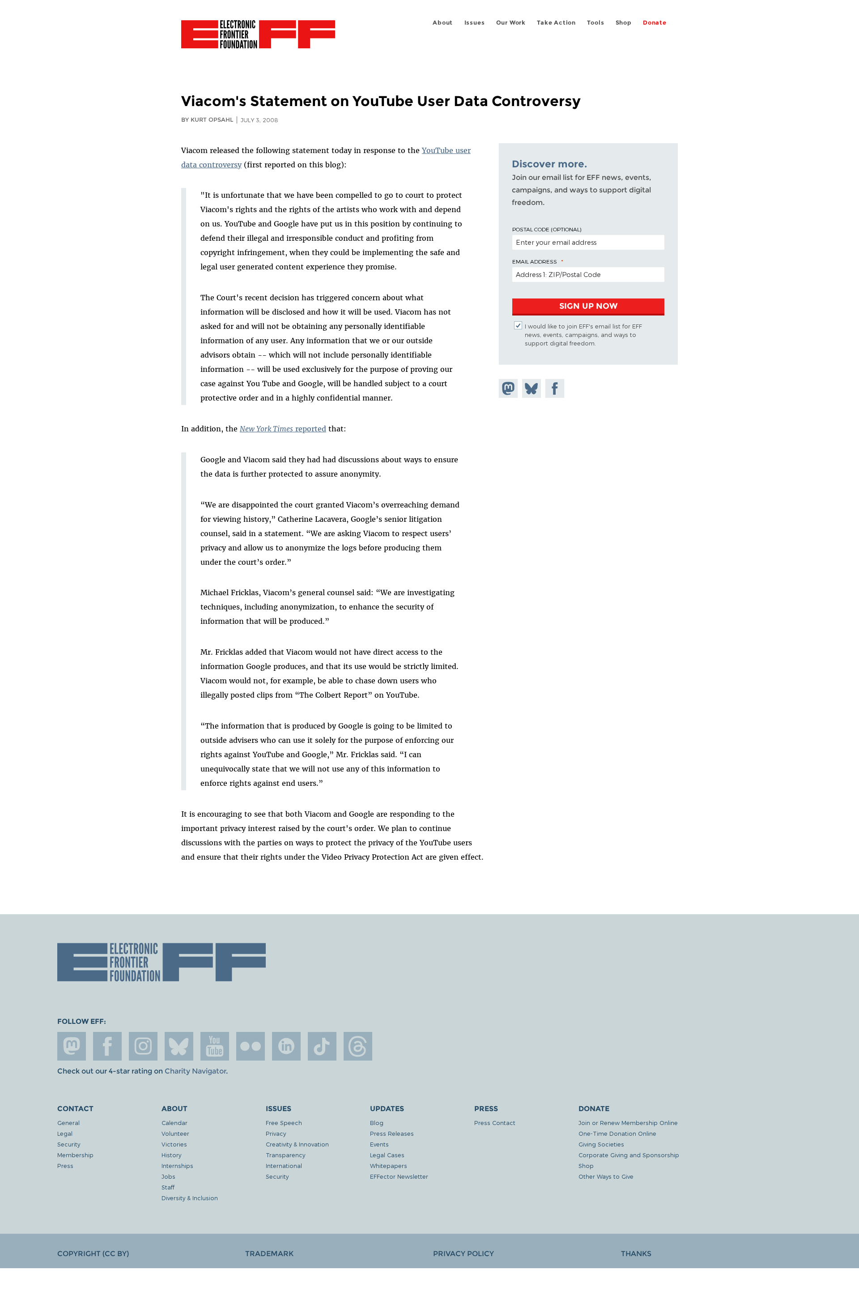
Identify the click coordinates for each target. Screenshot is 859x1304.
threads (358, 1046)
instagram (143, 1046)
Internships (177, 1165)
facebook (107, 1046)
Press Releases (392, 1133)
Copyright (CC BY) (93, 1253)
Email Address (534, 261)
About (443, 22)
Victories (174, 1144)
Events (379, 1144)
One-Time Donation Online (617, 1133)
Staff (168, 1187)
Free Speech (284, 1122)
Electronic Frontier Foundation (258, 39)
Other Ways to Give (606, 1176)
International (284, 1165)
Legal (64, 1133)
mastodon (71, 1046)
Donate (655, 22)
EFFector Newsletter (399, 1176)
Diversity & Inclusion (190, 1197)
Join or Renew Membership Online (628, 1122)
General (68, 1122)
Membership (75, 1154)
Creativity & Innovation (297, 1144)
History (171, 1154)
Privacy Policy (463, 1253)
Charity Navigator (195, 1071)
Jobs (168, 1176)
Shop (624, 22)
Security (68, 1144)
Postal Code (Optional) (546, 229)
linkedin (286, 1046)
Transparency (285, 1154)
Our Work (511, 22)
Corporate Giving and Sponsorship (628, 1154)
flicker (250, 1046)
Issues (474, 22)
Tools (595, 22)
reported (283, 428)
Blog (376, 1122)
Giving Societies (601, 1144)
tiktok (322, 1046)
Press (65, 1165)
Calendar (174, 1122)
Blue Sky (179, 1046)
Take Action (556, 22)
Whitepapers (388, 1165)
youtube (214, 1046)
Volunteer (175, 1133)
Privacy (276, 1133)
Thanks (636, 1253)
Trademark (269, 1253)
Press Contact (494, 1122)
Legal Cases (387, 1154)
